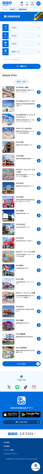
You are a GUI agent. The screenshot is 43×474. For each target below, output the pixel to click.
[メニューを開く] (38, 3)
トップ (4, 9)
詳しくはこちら (21, 422)
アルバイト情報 (9, 450)
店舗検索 (12, 9)
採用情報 (6, 446)
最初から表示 (21, 82)
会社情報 (6, 442)
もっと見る (21, 364)
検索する (23, 66)
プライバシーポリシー (11, 454)
